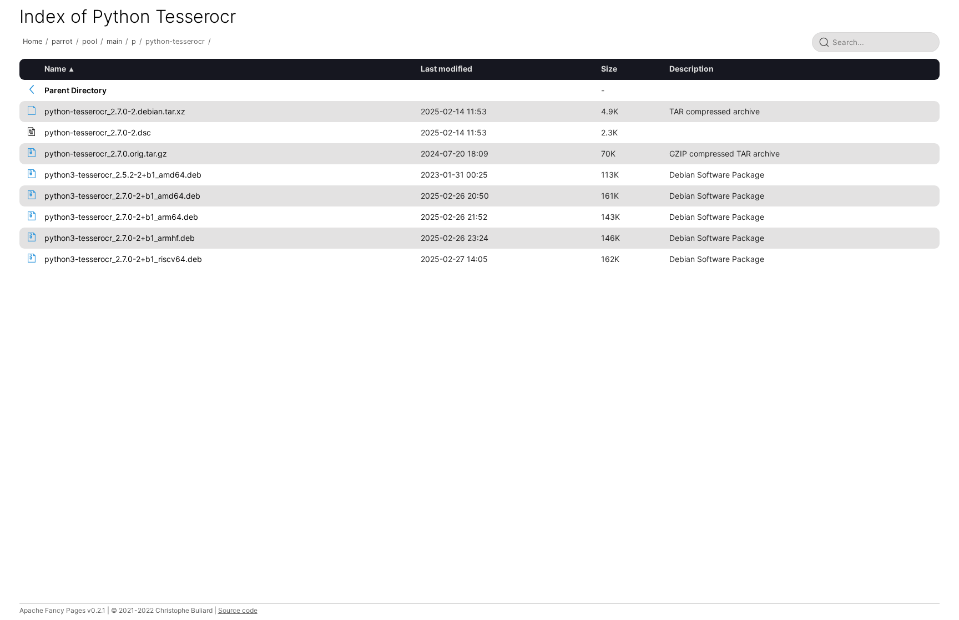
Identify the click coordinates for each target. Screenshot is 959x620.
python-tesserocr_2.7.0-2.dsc (97, 132)
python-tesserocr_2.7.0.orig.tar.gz (105, 153)
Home (32, 41)
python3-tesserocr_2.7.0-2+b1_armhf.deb (119, 238)
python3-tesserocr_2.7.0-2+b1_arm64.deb (121, 216)
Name (55, 68)
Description (691, 68)
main (114, 41)
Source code (238, 610)
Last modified (446, 68)
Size (609, 68)
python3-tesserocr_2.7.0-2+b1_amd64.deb (122, 195)
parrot (62, 41)
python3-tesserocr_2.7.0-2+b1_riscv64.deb (123, 259)
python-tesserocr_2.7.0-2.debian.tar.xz (114, 111)
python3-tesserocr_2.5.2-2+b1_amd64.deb (122, 174)
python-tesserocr (175, 41)
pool (89, 41)
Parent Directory (75, 90)
